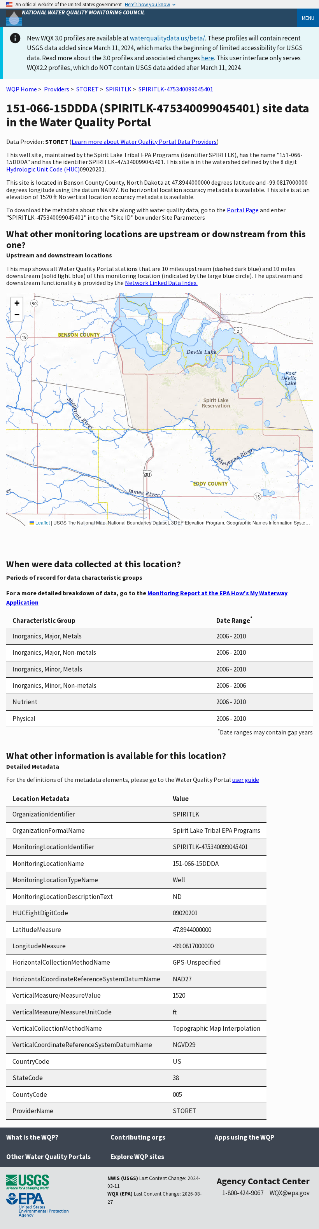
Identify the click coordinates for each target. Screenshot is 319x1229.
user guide (245, 779)
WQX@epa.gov (290, 1193)
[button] (17, 303)
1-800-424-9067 (242, 1193)
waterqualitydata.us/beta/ (167, 38)
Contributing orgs (137, 1137)
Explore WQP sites (137, 1156)
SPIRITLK (118, 89)
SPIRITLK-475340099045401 (175, 89)
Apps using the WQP (244, 1137)
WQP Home (21, 89)
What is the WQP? (32, 1137)
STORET (87, 89)
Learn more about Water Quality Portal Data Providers (144, 141)
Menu (308, 17)
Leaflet (42, 522)
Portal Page (243, 210)
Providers (56, 89)
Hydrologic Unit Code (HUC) (43, 169)
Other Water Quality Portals (48, 1156)
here (207, 58)
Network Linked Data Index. (161, 283)
